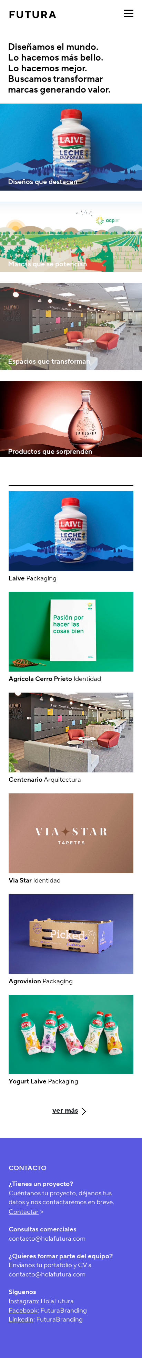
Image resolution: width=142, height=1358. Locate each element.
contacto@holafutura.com (47, 1238)
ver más (65, 1110)
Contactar (24, 1212)
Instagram (23, 1301)
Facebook (23, 1310)
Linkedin (21, 1319)
